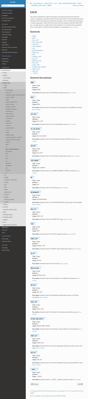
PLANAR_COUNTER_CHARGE (13, 139)
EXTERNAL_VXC (9, 111)
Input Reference (6, 70)
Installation (5, 15)
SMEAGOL (8, 163)
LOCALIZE (8, 125)
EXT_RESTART (7, 78)
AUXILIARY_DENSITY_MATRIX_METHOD (15, 95)
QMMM (6, 197)
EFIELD (7, 99)
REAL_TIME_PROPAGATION (12, 149)
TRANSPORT (9, 165)
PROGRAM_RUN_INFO (39, 5)
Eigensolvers (5, 58)
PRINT (7, 144)
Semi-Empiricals (6, 32)
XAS (7, 168)
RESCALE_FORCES (9, 199)
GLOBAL (5, 204)
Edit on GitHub (79, 5)
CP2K (13, 2)
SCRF (7, 158)
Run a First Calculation (8, 18)
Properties (4, 50)
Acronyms (4, 230)
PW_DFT (6, 194)
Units (3, 232)
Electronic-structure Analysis (9, 47)
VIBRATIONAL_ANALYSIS (10, 225)
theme (47, 396)
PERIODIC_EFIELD (10, 135)
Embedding (5, 37)
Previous (35, 384)
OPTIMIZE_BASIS (7, 214)
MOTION (5, 207)
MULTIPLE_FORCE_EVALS (10, 209)
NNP (5, 187)
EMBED (6, 177)
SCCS (7, 153)
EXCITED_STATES (10, 104)
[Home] (31, 3)
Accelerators (5, 61)
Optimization (5, 44)
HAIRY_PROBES (9, 113)
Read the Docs (61, 396)
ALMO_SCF (8, 92)
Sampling (4, 42)
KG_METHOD (9, 118)
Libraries (4, 63)
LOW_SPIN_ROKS (10, 128)
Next (79, 384)
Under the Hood (6, 241)
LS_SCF (7, 130)
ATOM (5, 72)
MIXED (6, 182)
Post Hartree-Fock (7, 29)
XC (6, 172)
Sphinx (39, 396)
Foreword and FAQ (7, 13)
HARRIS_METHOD (10, 116)
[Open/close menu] (3, 85)
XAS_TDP (8, 170)
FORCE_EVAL (6, 83)
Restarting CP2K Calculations (9, 52)
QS (6, 146)
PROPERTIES (7, 192)
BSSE (5, 85)
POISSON (8, 142)
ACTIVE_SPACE (9, 90)
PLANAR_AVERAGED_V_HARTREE (14, 137)
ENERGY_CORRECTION (11, 102)
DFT (5, 88)
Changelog (4, 247)
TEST (4, 222)
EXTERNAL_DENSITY (11, 106)
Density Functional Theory (9, 27)
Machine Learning (6, 34)
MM (5, 184)
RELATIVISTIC (9, 151)
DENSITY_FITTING (10, 97)
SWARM (5, 219)
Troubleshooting (6, 20)
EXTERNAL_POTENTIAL (11, 109)
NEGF (4, 212)
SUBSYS (6, 202)
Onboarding (5, 238)
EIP (5, 175)
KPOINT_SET (9, 123)
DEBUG (5, 75)
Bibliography (5, 227)
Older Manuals (6, 250)
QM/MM (4, 39)
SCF (7, 156)
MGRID (7, 132)
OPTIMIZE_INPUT (8, 217)
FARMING (5, 80)
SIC (6, 161)
